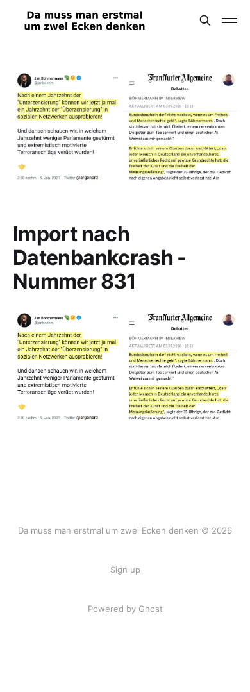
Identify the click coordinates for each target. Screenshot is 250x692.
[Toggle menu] (229, 20)
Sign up (125, 569)
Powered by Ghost (125, 608)
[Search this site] (205, 20)
